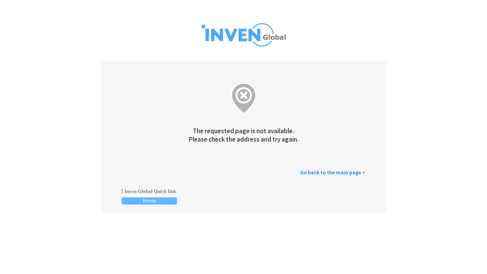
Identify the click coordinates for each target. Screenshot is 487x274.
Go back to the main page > (332, 172)
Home (149, 201)
